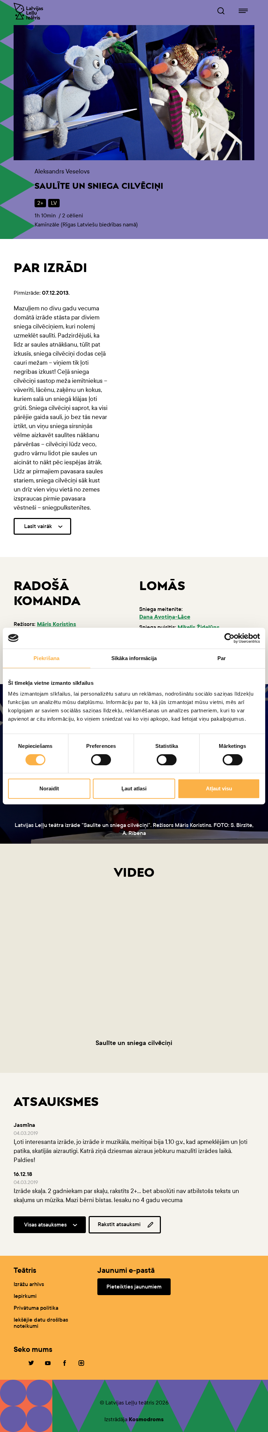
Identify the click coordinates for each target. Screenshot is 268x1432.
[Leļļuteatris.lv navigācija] (243, 11)
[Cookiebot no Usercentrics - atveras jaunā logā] (229, 638)
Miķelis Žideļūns (198, 627)
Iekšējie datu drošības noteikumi (41, 1322)
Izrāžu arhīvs (29, 1284)
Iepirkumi (25, 1296)
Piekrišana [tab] (46, 658)
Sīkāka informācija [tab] (134, 658)
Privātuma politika (36, 1308)
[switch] (101, 759)
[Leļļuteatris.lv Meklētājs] (221, 11)
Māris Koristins (56, 624)
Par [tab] (221, 658)
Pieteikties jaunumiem (134, 1286)
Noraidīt (49, 788)
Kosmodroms (146, 1419)
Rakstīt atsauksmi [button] (119, 1224)
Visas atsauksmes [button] (45, 1224)
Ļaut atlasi (134, 788)
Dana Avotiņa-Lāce (164, 616)
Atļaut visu (219, 788)
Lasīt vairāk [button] (38, 526)
